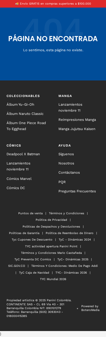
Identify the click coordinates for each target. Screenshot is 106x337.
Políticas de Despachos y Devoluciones (51, 226)
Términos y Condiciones (66, 213)
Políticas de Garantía (24, 233)
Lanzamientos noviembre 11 (70, 107)
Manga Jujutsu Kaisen (76, 129)
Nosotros (66, 163)
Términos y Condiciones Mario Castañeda (51, 253)
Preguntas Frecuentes (77, 191)
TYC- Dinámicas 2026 (71, 272)
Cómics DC (16, 188)
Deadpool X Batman (23, 154)
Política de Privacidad (51, 220)
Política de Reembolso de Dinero (69, 233)
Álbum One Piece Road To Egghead (26, 126)
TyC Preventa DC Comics (32, 259)
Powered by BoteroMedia (90, 308)
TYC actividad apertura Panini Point (51, 246)
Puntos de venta (30, 213)
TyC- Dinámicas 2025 (72, 259)
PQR (62, 182)
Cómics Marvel (19, 179)
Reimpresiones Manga (77, 120)
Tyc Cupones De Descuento (32, 239)
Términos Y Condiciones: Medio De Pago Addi (64, 266)
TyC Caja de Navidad (34, 272)
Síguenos (66, 154)
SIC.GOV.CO (16, 266)
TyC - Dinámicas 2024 (75, 239)
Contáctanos (69, 172)
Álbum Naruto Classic (25, 114)
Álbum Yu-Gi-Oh (20, 104)
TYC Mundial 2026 (53, 279)
